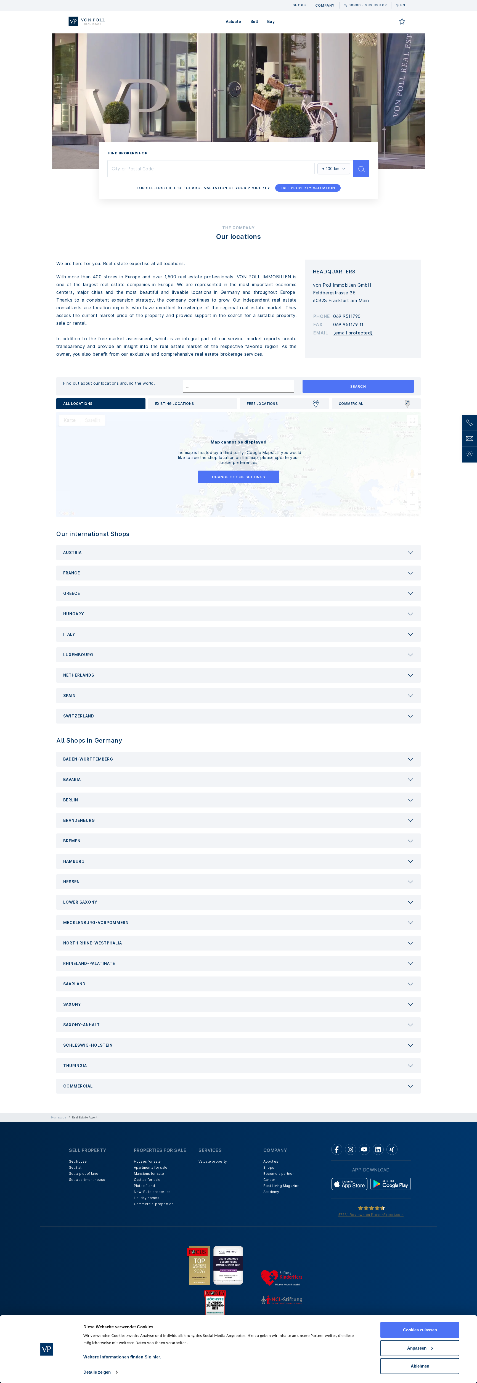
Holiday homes (146, 1198)
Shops (268, 1167)
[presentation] (238, 552)
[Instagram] (350, 1149)
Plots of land (144, 1186)
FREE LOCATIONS (262, 404)
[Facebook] (336, 1149)
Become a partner (278, 1173)
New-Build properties (152, 1192)
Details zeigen (97, 1372)
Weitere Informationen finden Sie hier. (122, 1357)
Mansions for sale (149, 1173)
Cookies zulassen (420, 1329)
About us (270, 1161)
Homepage (59, 1117)
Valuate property (212, 1161)
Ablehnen (420, 1366)
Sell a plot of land (83, 1173)
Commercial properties (154, 1204)
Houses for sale (147, 1161)
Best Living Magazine (281, 1186)
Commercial (351, 404)
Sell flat (75, 1167)
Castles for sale (147, 1180)
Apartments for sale (151, 1167)
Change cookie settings (238, 477)
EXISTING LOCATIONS (174, 404)
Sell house (78, 1161)
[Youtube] (364, 1149)
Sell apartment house (87, 1180)
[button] (238, 552)
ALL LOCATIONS (77, 404)
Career (269, 1180)
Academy (271, 1192)
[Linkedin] (378, 1149)
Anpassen (416, 1347)
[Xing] (392, 1149)
